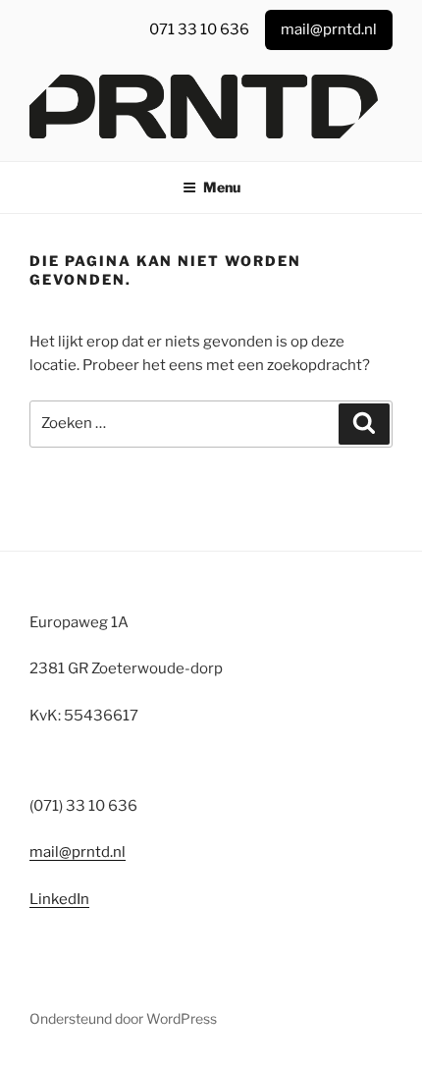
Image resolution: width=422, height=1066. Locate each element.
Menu (221, 187)
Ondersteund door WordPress (123, 1018)
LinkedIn (59, 899)
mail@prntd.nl (77, 852)
